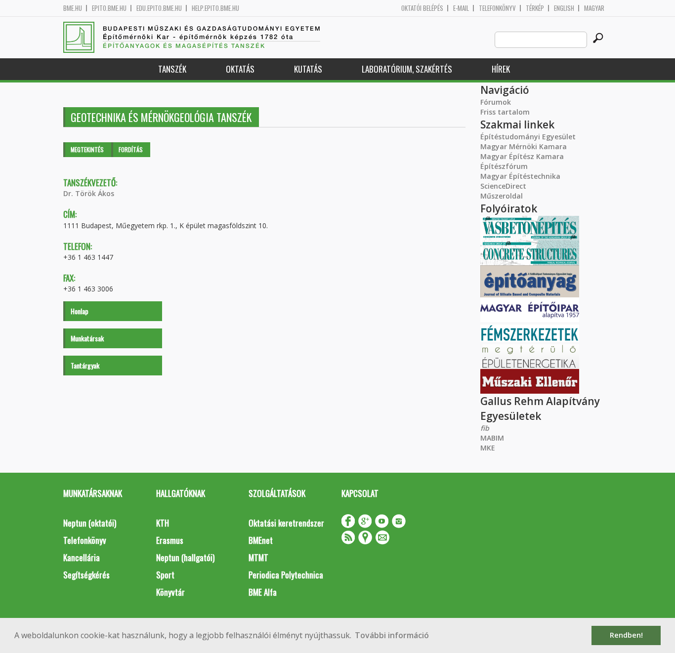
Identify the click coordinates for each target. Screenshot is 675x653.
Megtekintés (87, 149)
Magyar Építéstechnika (520, 176)
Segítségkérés (86, 575)
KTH (162, 523)
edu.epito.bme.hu (159, 8)
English (564, 8)
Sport (165, 575)
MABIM (492, 438)
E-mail (461, 8)
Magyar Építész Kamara (522, 156)
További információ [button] (392, 635)
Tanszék (172, 69)
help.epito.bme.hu (215, 8)
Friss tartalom (505, 112)
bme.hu (72, 8)
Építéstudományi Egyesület (528, 136)
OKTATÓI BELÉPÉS (422, 8)
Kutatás (308, 69)
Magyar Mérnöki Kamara (523, 146)
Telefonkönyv (497, 8)
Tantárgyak (85, 365)
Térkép (535, 8)
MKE (487, 447)
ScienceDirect (503, 186)
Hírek (501, 69)
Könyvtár (170, 592)
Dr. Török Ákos (88, 193)
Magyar (594, 8)
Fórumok (495, 102)
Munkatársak (87, 338)
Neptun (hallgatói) (185, 557)
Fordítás (131, 149)
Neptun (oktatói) (89, 523)
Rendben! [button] (626, 635)
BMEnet (261, 540)
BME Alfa (263, 592)
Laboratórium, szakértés (407, 69)
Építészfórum (504, 166)
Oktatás (240, 69)
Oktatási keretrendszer (286, 523)
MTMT (258, 557)
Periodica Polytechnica (286, 575)
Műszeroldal (501, 196)
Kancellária (81, 557)
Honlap (79, 311)
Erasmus (169, 540)
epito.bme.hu (109, 8)
